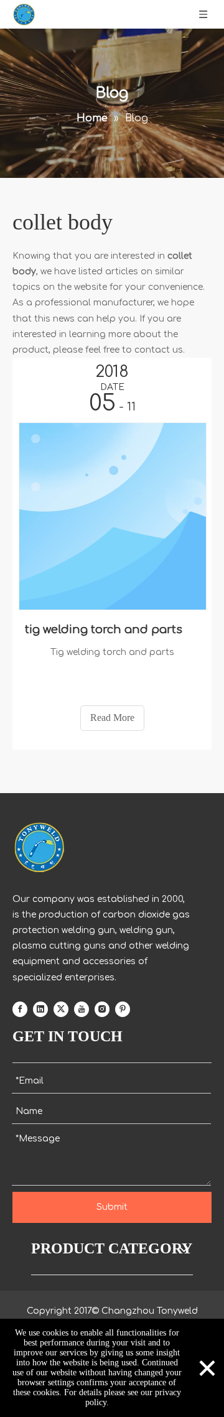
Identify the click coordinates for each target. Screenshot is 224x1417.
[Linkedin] (40, 1009)
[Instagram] (102, 1009)
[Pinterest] (122, 1009)
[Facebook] (19, 1009)
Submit (112, 1207)
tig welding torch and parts (103, 629)
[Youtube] (81, 1009)
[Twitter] (61, 1009)
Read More (112, 717)
